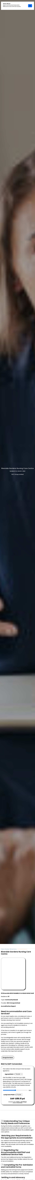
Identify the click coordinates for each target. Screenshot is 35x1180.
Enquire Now (8, 1058)
